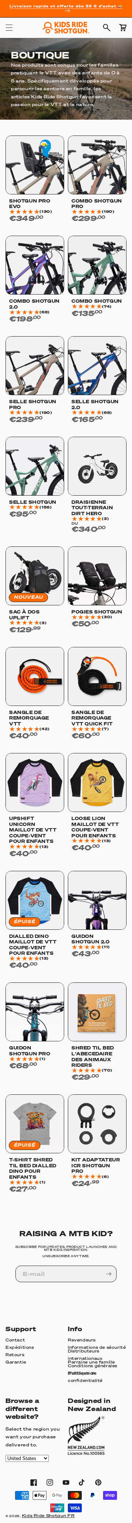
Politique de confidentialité (85, 1377)
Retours (15, 1354)
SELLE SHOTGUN (32, 502)
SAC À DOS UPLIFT (24, 614)
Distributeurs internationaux (85, 1355)
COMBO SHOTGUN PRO (97, 204)
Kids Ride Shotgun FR (48, 1515)
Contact (15, 1340)
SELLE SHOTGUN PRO (32, 404)
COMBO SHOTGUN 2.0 (34, 304)
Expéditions (20, 1347)
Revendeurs (82, 1340)
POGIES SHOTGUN (97, 612)
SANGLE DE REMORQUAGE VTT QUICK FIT (92, 718)
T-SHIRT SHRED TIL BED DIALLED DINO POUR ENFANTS (32, 1168)
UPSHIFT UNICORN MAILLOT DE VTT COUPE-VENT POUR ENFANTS (32, 830)
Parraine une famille (91, 1362)
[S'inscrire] (108, 1274)
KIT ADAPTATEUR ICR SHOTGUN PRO (96, 1165)
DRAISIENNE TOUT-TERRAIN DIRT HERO (92, 507)
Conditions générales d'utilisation (92, 1369)
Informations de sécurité (97, 1347)
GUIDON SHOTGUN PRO (30, 1050)
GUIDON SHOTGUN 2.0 (91, 939)
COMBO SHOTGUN (97, 301)
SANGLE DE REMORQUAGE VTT (29, 718)
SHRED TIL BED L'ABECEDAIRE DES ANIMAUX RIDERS (93, 1056)
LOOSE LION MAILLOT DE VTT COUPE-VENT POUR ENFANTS (95, 827)
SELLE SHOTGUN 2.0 (95, 404)
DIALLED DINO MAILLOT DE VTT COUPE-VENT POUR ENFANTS (32, 944)
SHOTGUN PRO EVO (30, 204)
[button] (9, 27)
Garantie (16, 1362)
